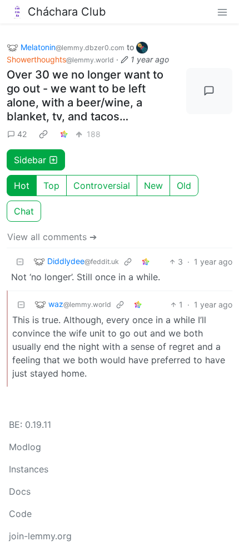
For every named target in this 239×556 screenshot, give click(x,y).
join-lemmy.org (40, 536)
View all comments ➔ (52, 236)
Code (20, 513)
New (153, 185)
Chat (24, 211)
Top (51, 185)
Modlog (25, 446)
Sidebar (30, 159)
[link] (43, 134)
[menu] (222, 11)
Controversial (101, 185)
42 (22, 134)
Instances (28, 469)
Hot (21, 185)
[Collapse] (20, 261)
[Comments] (209, 91)
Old (184, 185)
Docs (20, 491)
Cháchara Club (67, 11)
